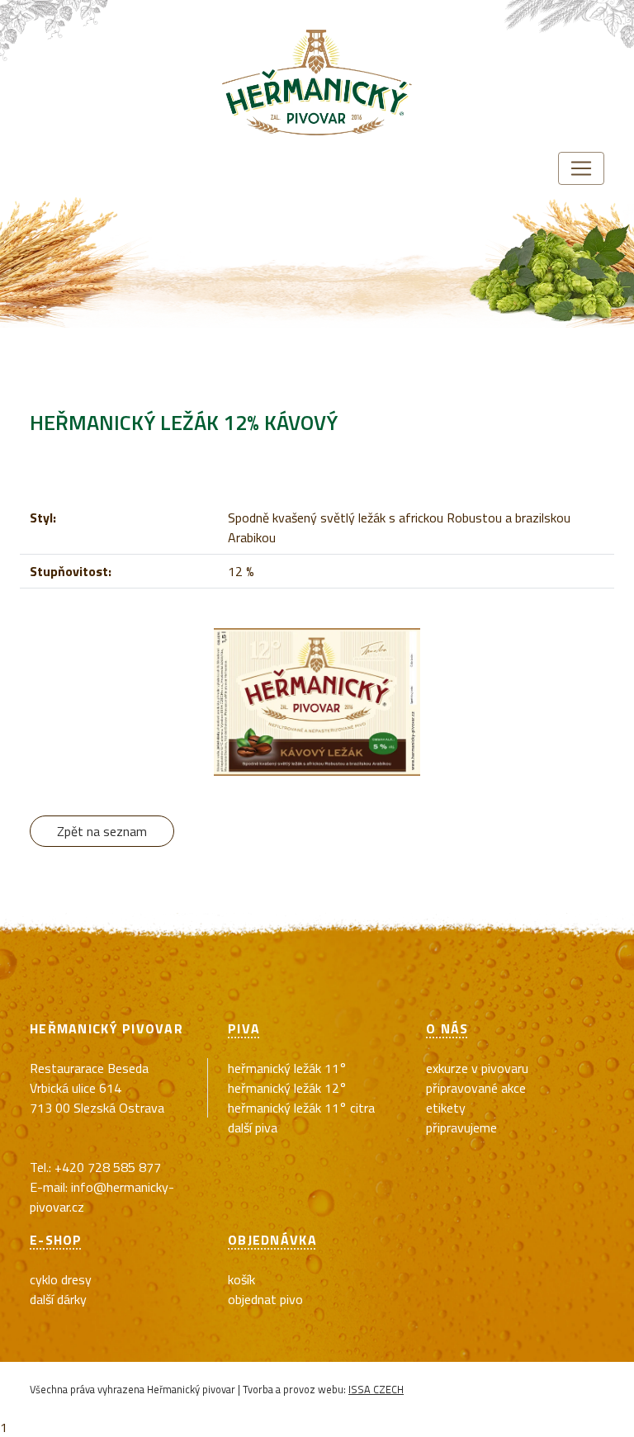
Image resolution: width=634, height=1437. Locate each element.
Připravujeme (461, 1127)
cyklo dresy (61, 1279)
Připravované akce (476, 1088)
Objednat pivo (265, 1299)
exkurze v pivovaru (477, 1068)
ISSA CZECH (376, 1389)
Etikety (446, 1108)
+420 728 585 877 (107, 1167)
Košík (241, 1279)
